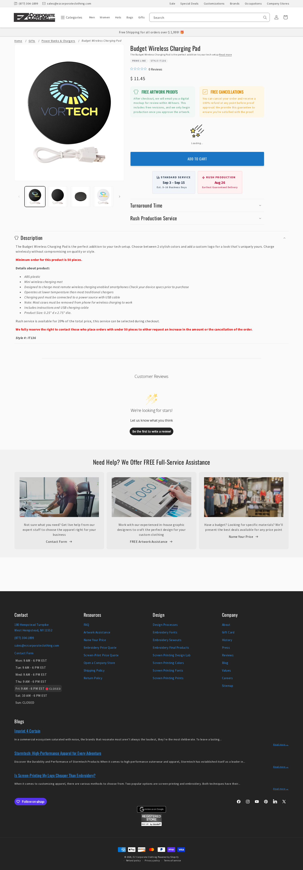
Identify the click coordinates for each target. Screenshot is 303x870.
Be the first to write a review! (151, 431)
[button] (71, 17)
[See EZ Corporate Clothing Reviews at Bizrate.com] (151, 825)
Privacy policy (152, 860)
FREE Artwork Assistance (149, 541)
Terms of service (172, 860)
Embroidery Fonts (165, 632)
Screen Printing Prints (168, 678)
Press (226, 648)
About (226, 625)
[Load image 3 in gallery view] (80, 196)
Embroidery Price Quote (100, 648)
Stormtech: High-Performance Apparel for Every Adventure (57, 753)
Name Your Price (241, 537)
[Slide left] (18, 196)
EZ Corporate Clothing (145, 857)
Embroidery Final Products (171, 648)
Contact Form (56, 541)
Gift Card (228, 632)
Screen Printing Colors (168, 663)
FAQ (86, 625)
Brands (235, 3)
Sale (172, 3)
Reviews (228, 655)
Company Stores (278, 3)
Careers (227, 678)
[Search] (265, 17)
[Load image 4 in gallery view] (103, 196)
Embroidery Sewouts (167, 640)
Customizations (214, 3)
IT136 (162, 60)
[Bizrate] (297, 867)
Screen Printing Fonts (168, 670)
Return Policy (93, 678)
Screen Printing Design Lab (171, 655)
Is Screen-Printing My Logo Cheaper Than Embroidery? (55, 775)
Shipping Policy (94, 670)
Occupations (253, 3)
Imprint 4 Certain (27, 731)
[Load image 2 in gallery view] (57, 196)
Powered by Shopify (168, 857)
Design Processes (165, 625)
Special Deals (189, 3)
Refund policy (133, 860)
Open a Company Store (99, 663)
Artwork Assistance (97, 632)
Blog (225, 663)
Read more (225, 54)
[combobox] (209, 17)
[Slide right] (119, 196)
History (227, 640)
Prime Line (139, 60)
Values (226, 670)
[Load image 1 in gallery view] (35, 196)
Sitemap (227, 686)
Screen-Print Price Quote (101, 655)
